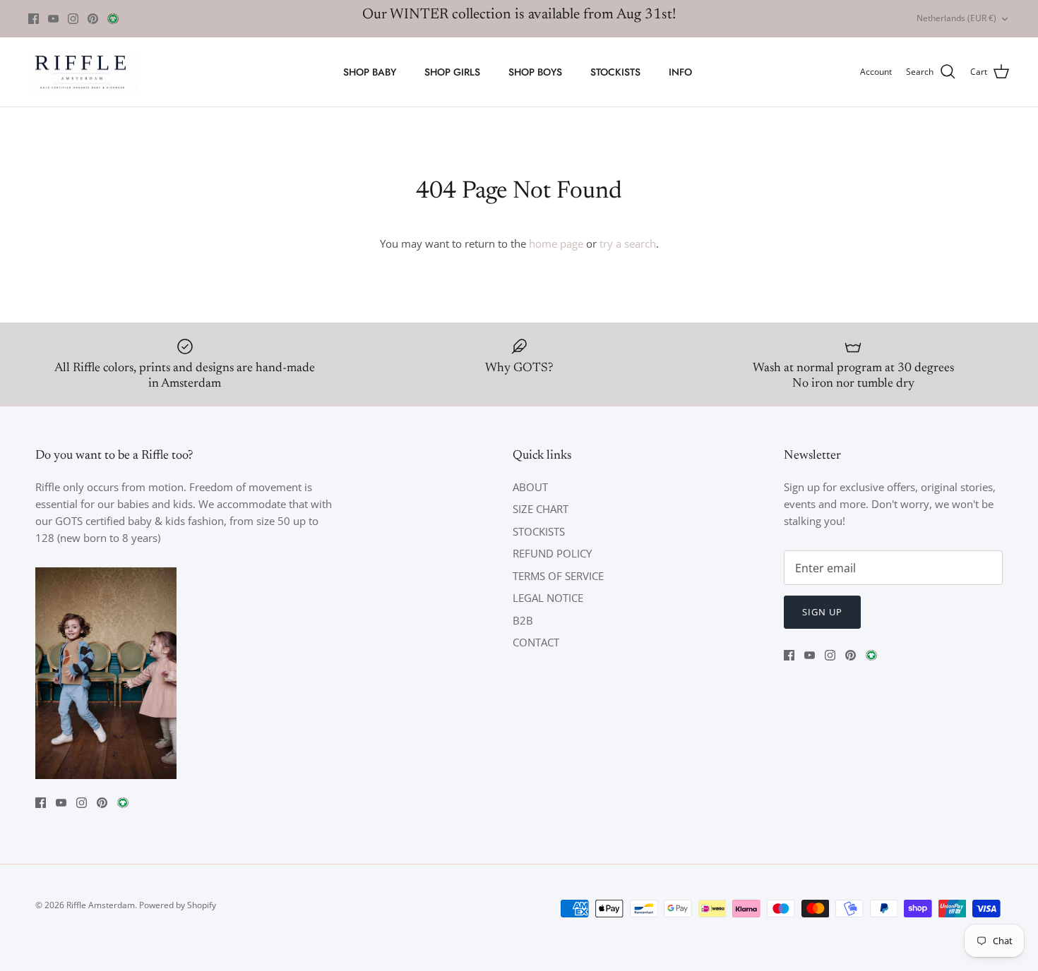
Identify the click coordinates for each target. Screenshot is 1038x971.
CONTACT (536, 642)
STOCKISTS (615, 72)
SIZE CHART (540, 509)
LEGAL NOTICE (548, 598)
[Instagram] (73, 18)
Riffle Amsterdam (100, 905)
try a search (627, 243)
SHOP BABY (369, 72)
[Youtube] (53, 18)
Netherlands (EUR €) (956, 18)
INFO (680, 72)
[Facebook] (33, 18)
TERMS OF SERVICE (558, 576)
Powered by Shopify (177, 905)
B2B (523, 620)
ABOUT (530, 487)
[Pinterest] (93, 18)
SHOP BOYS (535, 72)
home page (556, 243)
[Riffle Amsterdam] (83, 72)
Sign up (822, 611)
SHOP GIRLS (452, 72)
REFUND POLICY (552, 553)
